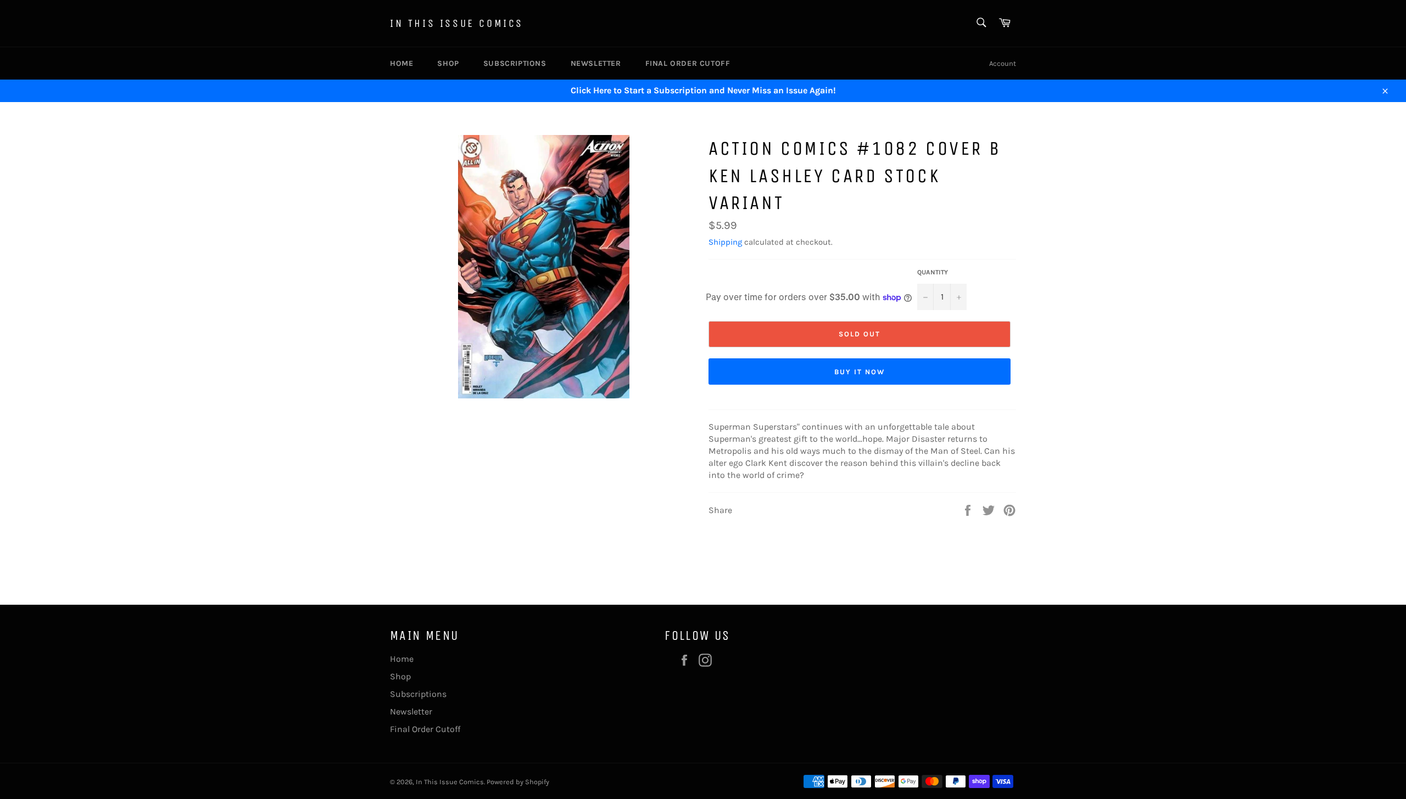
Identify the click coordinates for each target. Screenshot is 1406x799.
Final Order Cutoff (687, 63)
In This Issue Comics (456, 23)
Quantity (932, 272)
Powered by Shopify (518, 782)
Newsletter (596, 63)
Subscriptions (514, 63)
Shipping (725, 242)
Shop (448, 63)
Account (1002, 63)
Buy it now (859, 372)
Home (401, 63)
